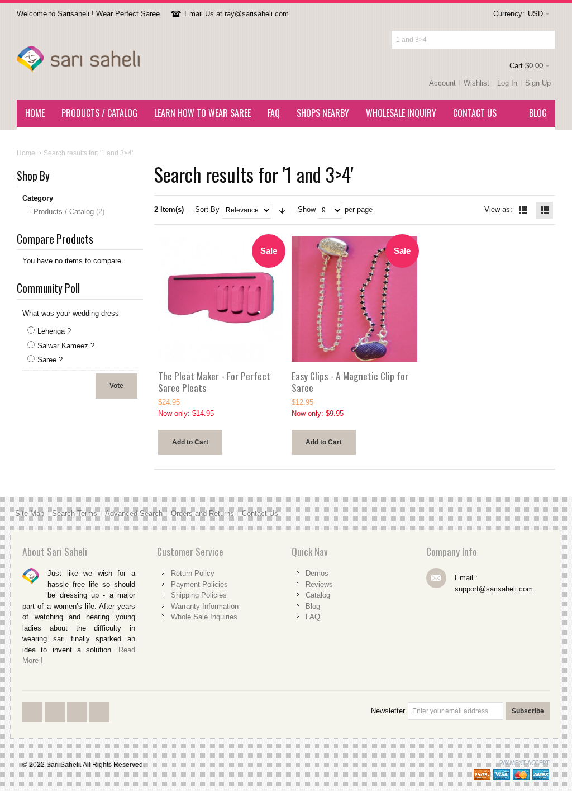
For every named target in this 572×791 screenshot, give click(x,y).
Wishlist (476, 83)
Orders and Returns (202, 513)
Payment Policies (199, 584)
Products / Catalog (64, 211)
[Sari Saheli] (78, 59)
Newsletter (388, 711)
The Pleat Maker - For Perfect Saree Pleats (214, 381)
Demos (317, 573)
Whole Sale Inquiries (204, 617)
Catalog (318, 595)
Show (307, 209)
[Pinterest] (99, 721)
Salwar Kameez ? (65, 346)
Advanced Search (134, 513)
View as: (498, 209)
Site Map (29, 513)
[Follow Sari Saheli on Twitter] (56, 721)
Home (26, 153)
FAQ (313, 617)
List (522, 210)
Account (442, 83)
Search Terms (74, 513)
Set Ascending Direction (282, 210)
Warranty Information (205, 606)
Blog (313, 606)
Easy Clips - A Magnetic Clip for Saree (350, 381)
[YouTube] (78, 721)
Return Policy (192, 573)
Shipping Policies (199, 595)
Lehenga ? (54, 331)
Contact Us (260, 513)
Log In (507, 83)
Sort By (207, 209)
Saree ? (50, 360)
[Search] (546, 40)
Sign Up (538, 83)
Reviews (319, 584)
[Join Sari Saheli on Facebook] (33, 721)
